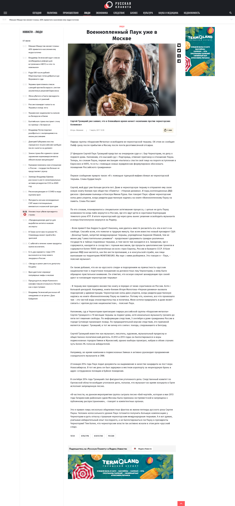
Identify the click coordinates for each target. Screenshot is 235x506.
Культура (148, 12)
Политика (52, 12)
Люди (87, 12)
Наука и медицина (168, 12)
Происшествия (70, 12)
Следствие (119, 12)
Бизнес (134, 12)
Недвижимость (192, 12)
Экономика (102, 12)
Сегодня (37, 12)
